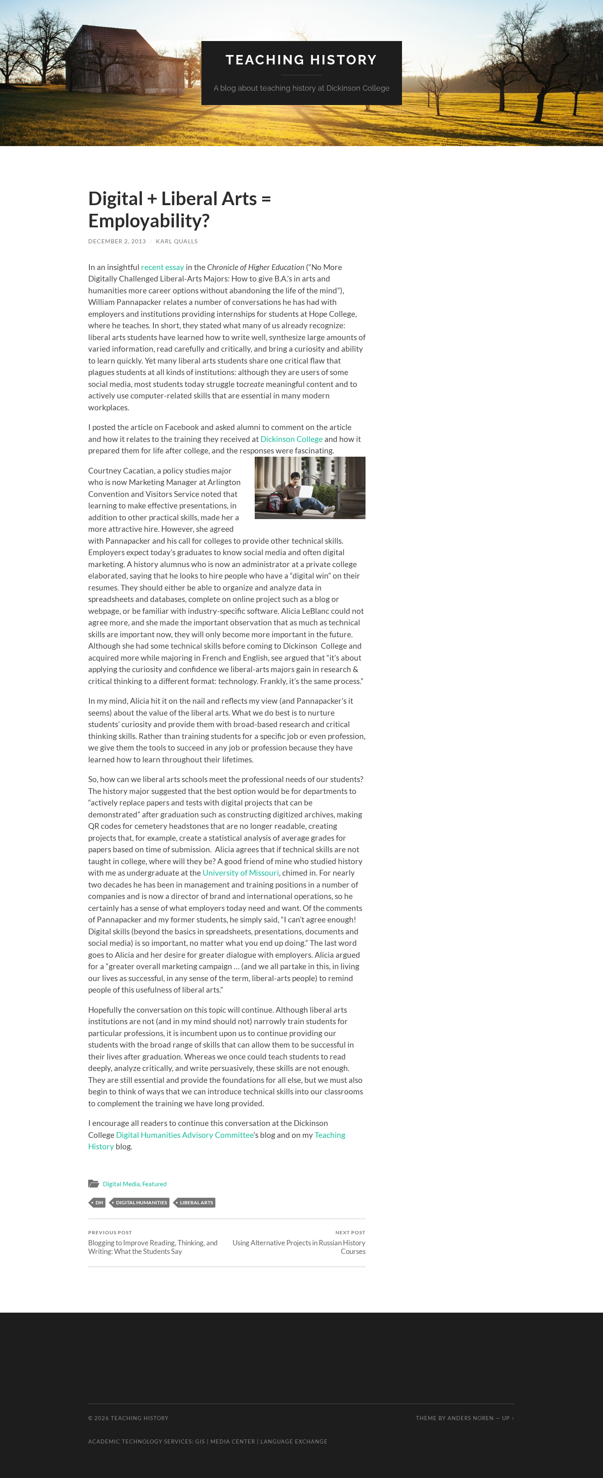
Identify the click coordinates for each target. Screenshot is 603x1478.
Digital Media (121, 1183)
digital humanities (141, 1202)
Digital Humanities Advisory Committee (185, 1134)
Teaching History (302, 59)
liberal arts (196, 1202)
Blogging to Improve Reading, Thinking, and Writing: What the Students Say (153, 1242)
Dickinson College (291, 439)
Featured (154, 1183)
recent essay (162, 267)
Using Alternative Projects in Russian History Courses (299, 1242)
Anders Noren (471, 1418)
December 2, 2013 (117, 241)
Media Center (232, 1441)
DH (99, 1202)
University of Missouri (241, 872)
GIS (200, 1441)
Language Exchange (294, 1441)
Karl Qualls (177, 241)
